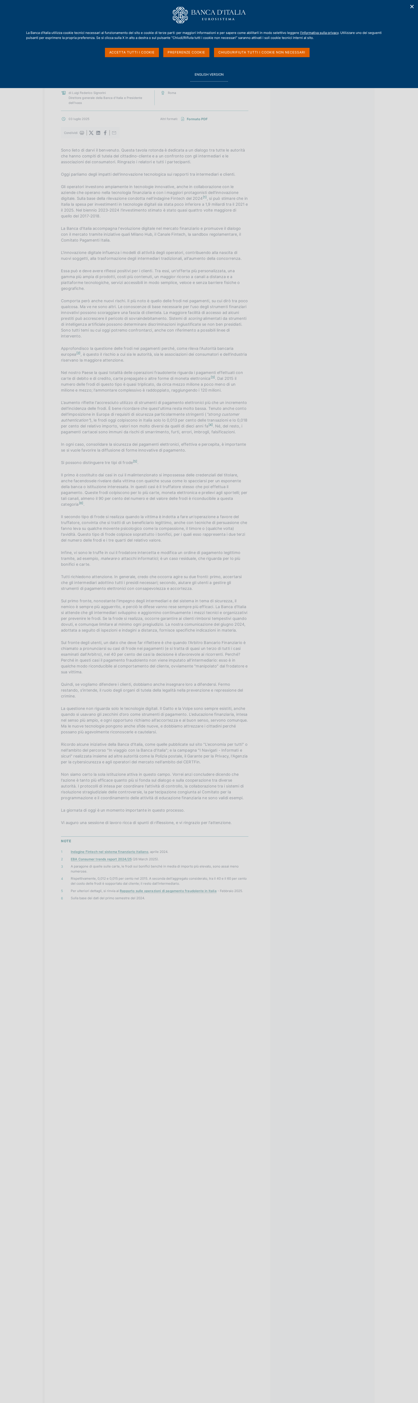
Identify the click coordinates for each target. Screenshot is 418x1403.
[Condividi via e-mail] (114, 132)
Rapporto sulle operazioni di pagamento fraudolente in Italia (168, 891)
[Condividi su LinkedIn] (98, 132)
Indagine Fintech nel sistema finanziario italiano (109, 852)
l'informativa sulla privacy (319, 33)
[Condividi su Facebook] (105, 132)
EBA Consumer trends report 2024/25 (101, 859)
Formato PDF (197, 119)
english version (209, 77)
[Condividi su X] (91, 132)
